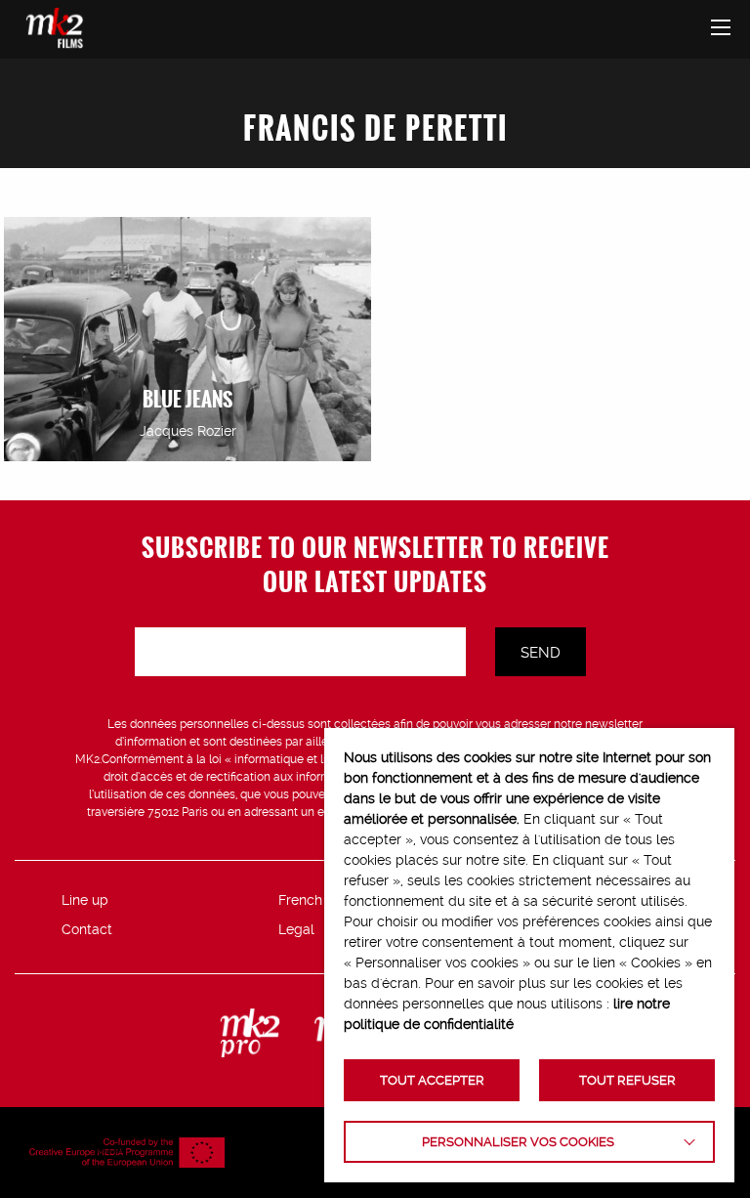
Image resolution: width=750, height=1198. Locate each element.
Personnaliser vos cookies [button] (518, 1141)
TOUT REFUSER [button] (627, 1080)
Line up (85, 900)
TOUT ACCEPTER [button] (432, 1080)
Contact (87, 929)
